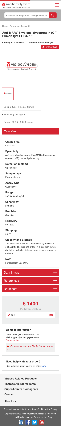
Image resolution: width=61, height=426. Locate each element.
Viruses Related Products (20, 378)
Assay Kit (25, 26)
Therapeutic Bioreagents (20, 384)
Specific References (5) (41, 42)
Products (14, 26)
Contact (9, 394)
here (43, 365)
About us (10, 401)
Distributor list (12, 340)
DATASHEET (51, 46)
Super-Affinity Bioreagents (21, 389)
